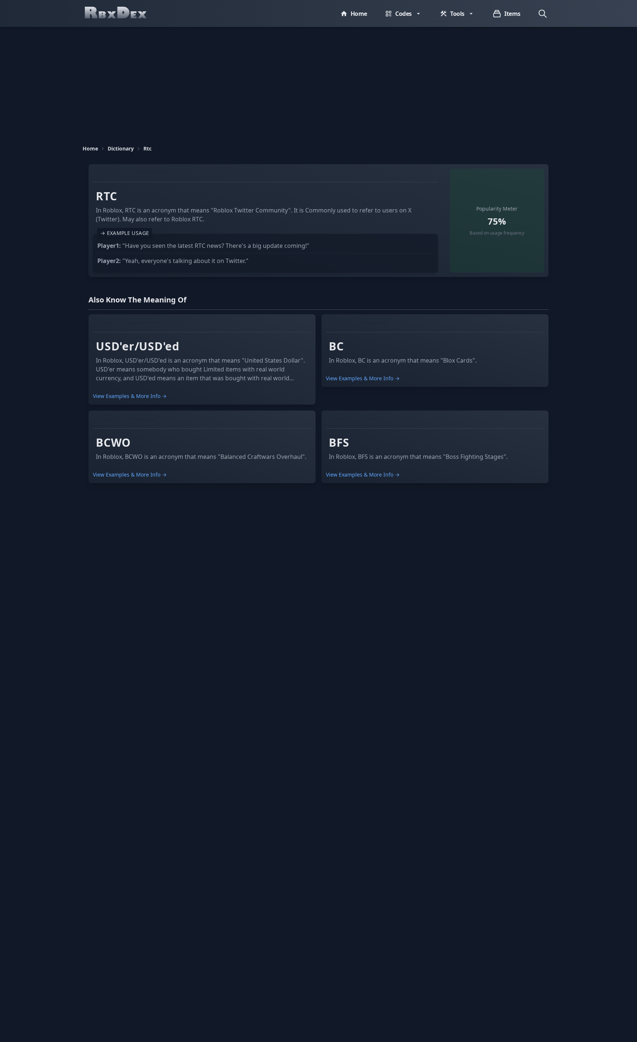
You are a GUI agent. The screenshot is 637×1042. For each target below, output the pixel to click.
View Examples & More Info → (130, 395)
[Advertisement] (318, 82)
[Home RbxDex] (123, 13)
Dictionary (121, 148)
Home (90, 148)
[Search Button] (542, 13)
